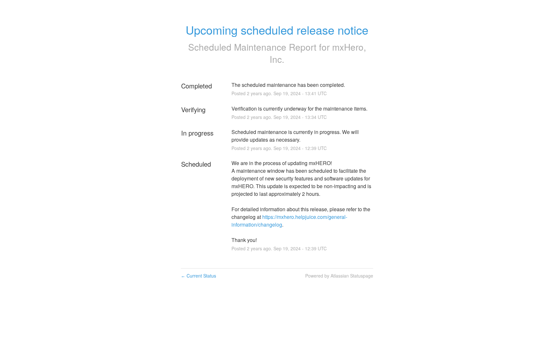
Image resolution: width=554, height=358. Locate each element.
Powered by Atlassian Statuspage (339, 275)
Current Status (198, 275)
